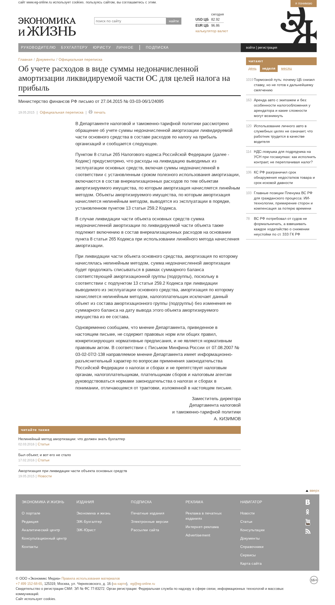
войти (250, 47)
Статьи (43, 444)
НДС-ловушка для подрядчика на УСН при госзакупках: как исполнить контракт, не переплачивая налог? (285, 156)
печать (99, 112)
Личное (124, 47)
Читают (256, 61)
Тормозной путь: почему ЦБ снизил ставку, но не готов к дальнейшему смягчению (284, 84)
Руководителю (38, 47)
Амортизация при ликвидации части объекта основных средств (72, 471)
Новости (45, 476)
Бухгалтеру (74, 47)
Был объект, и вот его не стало (44, 455)
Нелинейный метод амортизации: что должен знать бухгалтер (71, 439)
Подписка (157, 47)
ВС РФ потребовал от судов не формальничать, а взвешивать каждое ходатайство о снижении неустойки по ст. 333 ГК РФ (281, 226)
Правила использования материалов (91, 578)
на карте (119, 584)
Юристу (102, 47)
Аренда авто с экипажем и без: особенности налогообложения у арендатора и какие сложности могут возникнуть (282, 108)
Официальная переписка (61, 112)
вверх (314, 490)
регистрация (267, 47)
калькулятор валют (212, 31)
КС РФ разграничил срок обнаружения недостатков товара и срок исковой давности (284, 177)
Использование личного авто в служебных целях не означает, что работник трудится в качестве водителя (283, 134)
